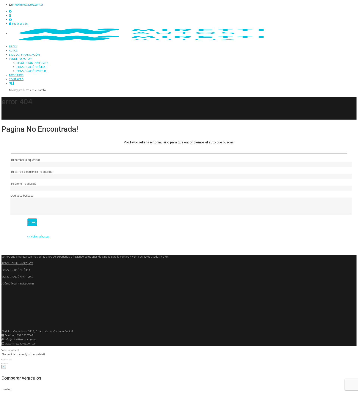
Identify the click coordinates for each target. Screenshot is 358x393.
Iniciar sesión (19, 23)
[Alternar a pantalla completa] (6, 359)
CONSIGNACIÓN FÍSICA (30, 67)
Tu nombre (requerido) (25, 160)
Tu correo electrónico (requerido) (31, 171)
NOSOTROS (16, 75)
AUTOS (13, 50)
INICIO (13, 46)
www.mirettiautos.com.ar (20, 343)
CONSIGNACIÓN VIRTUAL (32, 71)
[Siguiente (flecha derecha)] (6, 363)
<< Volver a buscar (38, 236)
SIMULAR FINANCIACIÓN (24, 54)
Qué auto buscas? (21, 195)
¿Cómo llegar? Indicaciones (17, 283)
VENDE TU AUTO (19, 58)
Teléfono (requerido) (23, 183)
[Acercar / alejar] (10, 359)
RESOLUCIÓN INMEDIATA (32, 63)
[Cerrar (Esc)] (2, 359)
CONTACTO (16, 79)
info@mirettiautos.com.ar (27, 4)
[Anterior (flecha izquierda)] (2, 363)
